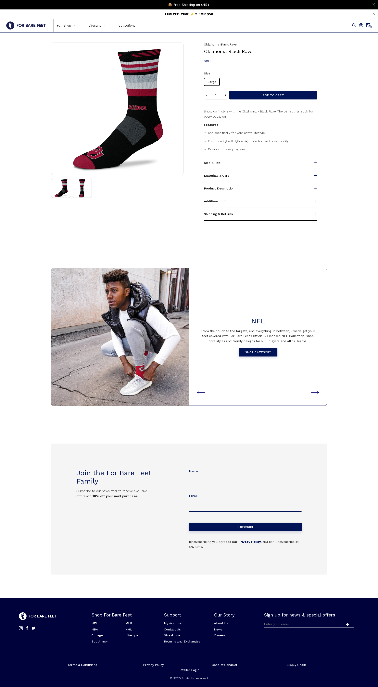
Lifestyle (94, 25)
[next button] (315, 392)
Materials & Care (216, 175)
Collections (127, 25)
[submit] (346, 624)
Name (193, 471)
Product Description (219, 188)
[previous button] (201, 392)
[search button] (354, 25)
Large (212, 82)
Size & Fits (212, 162)
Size (207, 73)
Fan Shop (64, 25)
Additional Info (215, 201)
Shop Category (258, 352)
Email (193, 496)
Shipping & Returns (218, 214)
